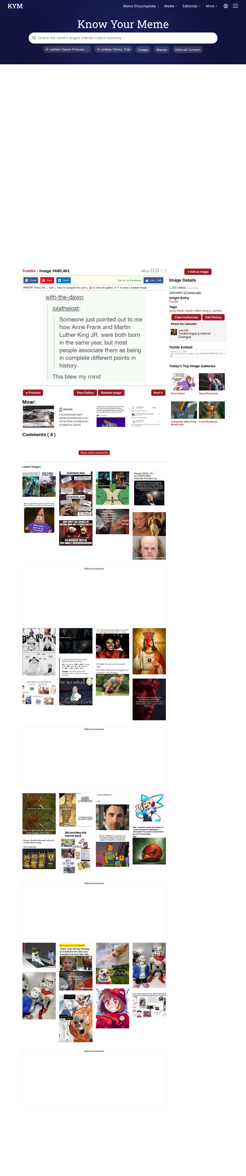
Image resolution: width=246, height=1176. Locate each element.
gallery (84, 287)
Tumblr (29, 271)
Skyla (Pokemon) (208, 393)
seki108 (183, 330)
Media (169, 6)
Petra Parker (178, 393)
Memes (162, 50)
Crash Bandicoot (208, 421)
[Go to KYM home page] (15, 7)
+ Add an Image (198, 271)
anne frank (176, 310)
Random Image (111, 392)
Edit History (213, 317)
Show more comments (94, 452)
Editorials (190, 6)
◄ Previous (33, 392)
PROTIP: (28, 287)
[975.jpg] (94, 338)
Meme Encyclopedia (139, 6)
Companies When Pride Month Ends (184, 423)
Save (48, 280)
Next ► (158, 392)
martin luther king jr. (198, 310)
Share (32, 280)
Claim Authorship (186, 317)
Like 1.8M (154, 280)
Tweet (65, 280)
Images (143, 50)
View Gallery (85, 392)
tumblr (217, 310)
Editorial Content (187, 50)
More (210, 6)
